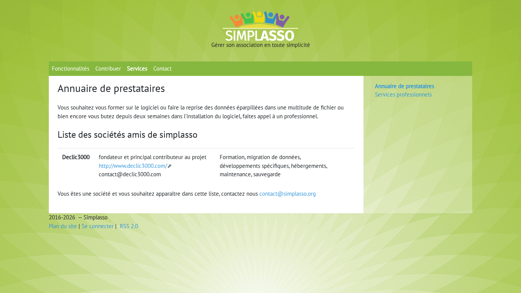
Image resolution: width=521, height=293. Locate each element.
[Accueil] (260, 25)
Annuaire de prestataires (404, 86)
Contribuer (108, 68)
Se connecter (98, 226)
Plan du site (63, 226)
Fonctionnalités (70, 68)
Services (137, 68)
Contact (162, 68)
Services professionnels (403, 94)
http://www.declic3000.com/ (133, 165)
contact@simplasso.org (287, 193)
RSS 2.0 (128, 226)
